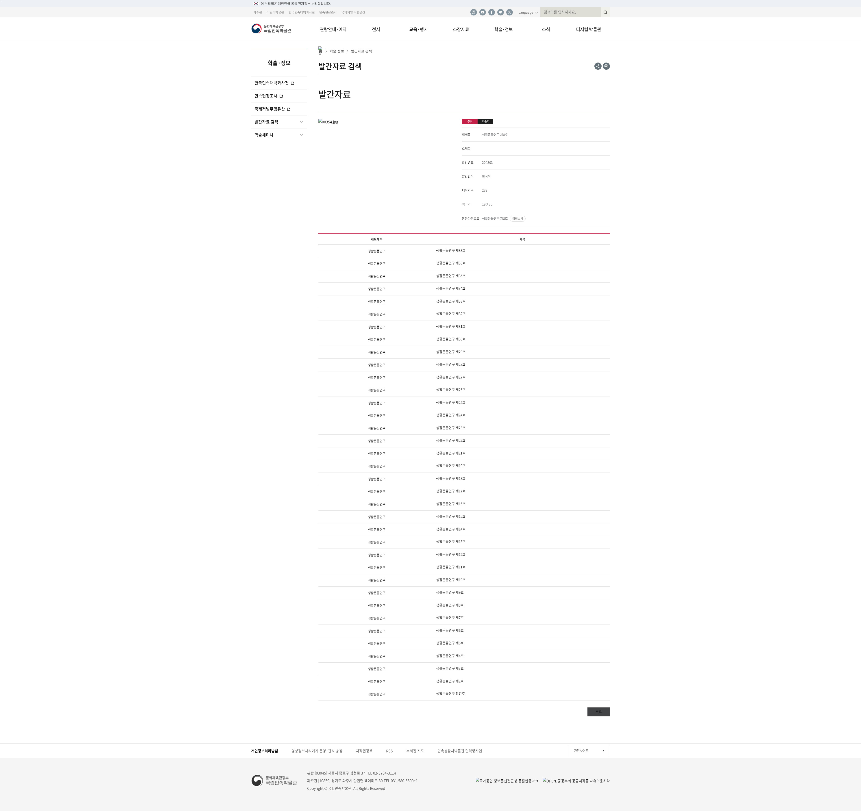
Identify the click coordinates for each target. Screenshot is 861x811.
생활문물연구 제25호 (450, 402)
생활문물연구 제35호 (450, 275)
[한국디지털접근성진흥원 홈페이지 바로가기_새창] (507, 781)
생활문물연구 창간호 (450, 693)
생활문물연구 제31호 (450, 326)
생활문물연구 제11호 (450, 566)
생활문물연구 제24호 (450, 414)
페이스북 (491, 12)
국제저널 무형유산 (353, 12)
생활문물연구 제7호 (450, 617)
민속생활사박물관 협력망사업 (459, 750)
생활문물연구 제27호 (450, 377)
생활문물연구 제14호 (450, 529)
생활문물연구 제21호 (450, 453)
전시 (376, 29)
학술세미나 (264, 135)
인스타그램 (473, 12)
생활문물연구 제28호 (450, 364)
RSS (389, 750)
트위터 (509, 12)
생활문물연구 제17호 (450, 490)
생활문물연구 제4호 (450, 655)
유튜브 (482, 12)
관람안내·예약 (333, 29)
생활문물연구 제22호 (450, 440)
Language (525, 12)
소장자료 (461, 29)
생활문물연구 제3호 (450, 668)
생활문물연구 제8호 (495, 218)
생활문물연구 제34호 (450, 288)
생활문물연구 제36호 (450, 262)
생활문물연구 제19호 (450, 465)
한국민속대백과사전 (302, 12)
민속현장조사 (328, 12)
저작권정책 (364, 750)
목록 (599, 711)
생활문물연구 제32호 (450, 313)
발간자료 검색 (266, 122)
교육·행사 (418, 29)
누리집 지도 (415, 750)
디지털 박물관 (588, 29)
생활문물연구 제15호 (450, 516)
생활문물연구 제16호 (450, 503)
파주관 (257, 12)
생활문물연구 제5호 (450, 642)
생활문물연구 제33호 (450, 301)
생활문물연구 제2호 (450, 681)
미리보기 (517, 218)
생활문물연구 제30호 (450, 338)
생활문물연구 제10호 (450, 579)
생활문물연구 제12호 (450, 554)
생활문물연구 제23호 (450, 427)
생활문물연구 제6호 (450, 630)
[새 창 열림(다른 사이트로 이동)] (574, 781)
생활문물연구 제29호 (450, 351)
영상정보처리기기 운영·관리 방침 (316, 750)
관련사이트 (581, 750)
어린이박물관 (275, 12)
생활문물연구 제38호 (450, 250)
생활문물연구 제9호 (450, 592)
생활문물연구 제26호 (450, 389)
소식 (546, 29)
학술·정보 (503, 29)
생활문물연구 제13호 (450, 541)
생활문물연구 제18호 (450, 478)
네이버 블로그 (500, 12)
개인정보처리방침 (264, 750)
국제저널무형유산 (270, 109)
